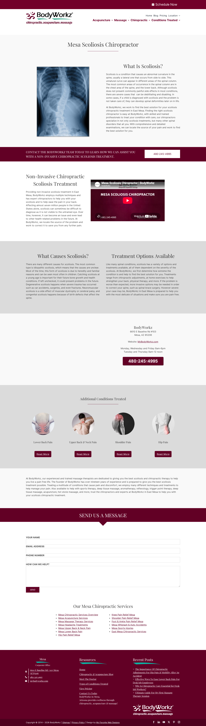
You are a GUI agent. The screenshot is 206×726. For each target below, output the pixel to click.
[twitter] (169, 722)
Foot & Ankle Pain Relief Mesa (127, 621)
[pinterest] (174, 722)
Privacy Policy (78, 722)
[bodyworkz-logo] (49, 13)
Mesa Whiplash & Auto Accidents (129, 624)
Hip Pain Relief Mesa (69, 634)
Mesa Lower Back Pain (70, 631)
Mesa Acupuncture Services (73, 618)
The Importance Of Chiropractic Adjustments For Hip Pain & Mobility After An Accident (156, 672)
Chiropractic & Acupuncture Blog (96, 674)
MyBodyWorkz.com (148, 341)
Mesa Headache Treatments (73, 624)
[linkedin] (159, 722)
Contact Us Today (88, 693)
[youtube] (164, 722)
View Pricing (85, 688)
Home (82, 669)
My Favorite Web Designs (108, 722)
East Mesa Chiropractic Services (129, 631)
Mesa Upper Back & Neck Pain (74, 628)
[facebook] (154, 722)
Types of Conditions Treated (93, 683)
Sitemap (66, 722)
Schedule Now (166, 4)
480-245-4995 (143, 361)
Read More (43, 454)
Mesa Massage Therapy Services (75, 621)
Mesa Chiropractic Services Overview (78, 614)
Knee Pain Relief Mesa (123, 614)
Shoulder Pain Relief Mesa (125, 618)
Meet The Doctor (87, 679)
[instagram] (179, 722)
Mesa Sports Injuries (122, 628)
